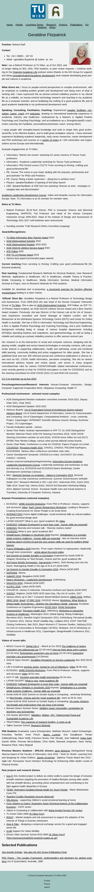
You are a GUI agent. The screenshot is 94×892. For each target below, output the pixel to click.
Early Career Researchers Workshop (47, 507)
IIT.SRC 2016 (33, 600)
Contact (47, 881)
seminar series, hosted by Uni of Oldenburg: (46, 667)
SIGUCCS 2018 (14, 583)
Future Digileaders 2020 (18, 548)
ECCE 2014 (51, 607)
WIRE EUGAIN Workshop (32, 504)
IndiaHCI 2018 (13, 576)
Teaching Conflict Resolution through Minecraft (30, 796)
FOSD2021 (12, 531)
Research (51, 24)
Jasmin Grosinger (46, 757)
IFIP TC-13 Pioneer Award (19, 255)
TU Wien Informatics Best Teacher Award (27, 237)
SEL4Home (12, 800)
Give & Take (12, 824)
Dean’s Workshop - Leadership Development (29, 579)
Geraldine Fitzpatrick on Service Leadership (53, 660)
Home (10, 24)
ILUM (9, 831)
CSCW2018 (12, 447)
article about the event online (49, 552)
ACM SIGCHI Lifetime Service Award (25, 248)
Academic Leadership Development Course (24, 195)
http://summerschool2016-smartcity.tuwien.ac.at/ (32, 838)
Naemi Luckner (51, 734)
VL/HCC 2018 (13, 586)
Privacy (47, 884)
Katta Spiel (85, 738)
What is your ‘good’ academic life (42, 680)
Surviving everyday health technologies (39, 677)
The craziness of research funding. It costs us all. (46, 722)
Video (25, 507)
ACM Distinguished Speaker (20, 244)
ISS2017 (10, 593)
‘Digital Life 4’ (32, 646)
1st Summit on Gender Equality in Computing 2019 (32, 569)
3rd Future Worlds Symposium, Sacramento (28, 562)
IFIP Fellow (12, 251)
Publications (76, 24)
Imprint (47, 887)
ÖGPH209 (11, 573)
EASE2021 (11, 524)
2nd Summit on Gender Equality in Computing (29, 555)
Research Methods (40, 725)
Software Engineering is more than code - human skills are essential (52, 524)
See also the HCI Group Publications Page (45, 852)
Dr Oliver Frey (36, 814)
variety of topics (50, 140)
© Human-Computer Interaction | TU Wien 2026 (47, 876)
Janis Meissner (62, 750)
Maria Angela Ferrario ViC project (65, 810)
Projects (63, 24)
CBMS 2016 (76, 597)
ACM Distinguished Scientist (20, 241)
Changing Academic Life (25, 72)
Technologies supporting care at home (39, 653)
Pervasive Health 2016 (31, 447)
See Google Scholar (12, 852)
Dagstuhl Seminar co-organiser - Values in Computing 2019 (42, 475)
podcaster (35, 113)
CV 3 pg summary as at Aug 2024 (19, 379)
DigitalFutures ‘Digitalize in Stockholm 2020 (28, 535)
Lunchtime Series (35, 24)
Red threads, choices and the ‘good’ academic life (35, 698)
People (19, 24)
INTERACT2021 (14, 514)
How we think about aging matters (69, 649)
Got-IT (9, 776)
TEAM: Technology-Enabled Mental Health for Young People (37, 789)
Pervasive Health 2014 (34, 610)
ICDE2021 (11, 528)
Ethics (52, 27)
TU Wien (16, 305)
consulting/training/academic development (33, 75)
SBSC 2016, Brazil (15, 600)
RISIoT (10, 817)
